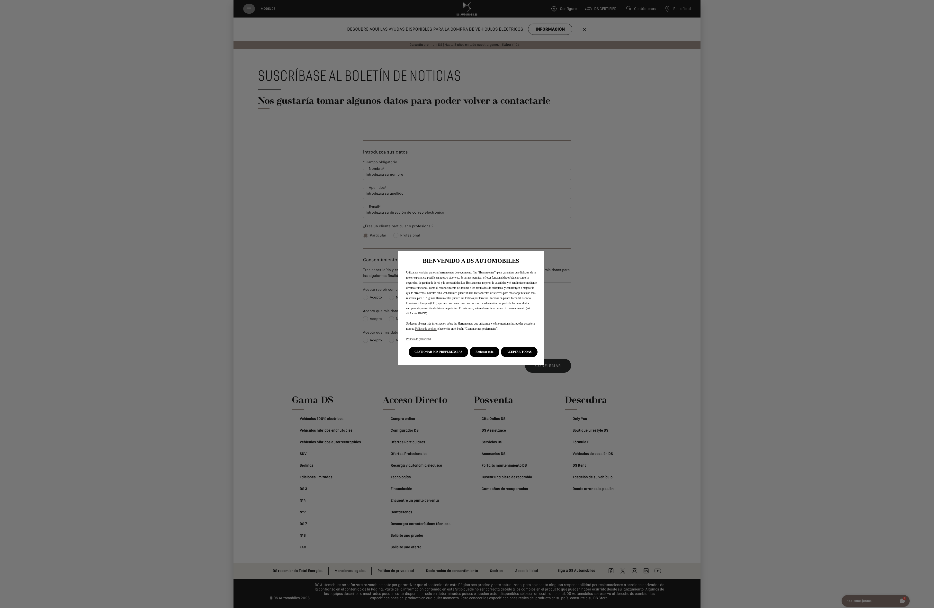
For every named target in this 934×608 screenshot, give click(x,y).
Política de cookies (426, 328)
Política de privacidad (418, 339)
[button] (438, 352)
